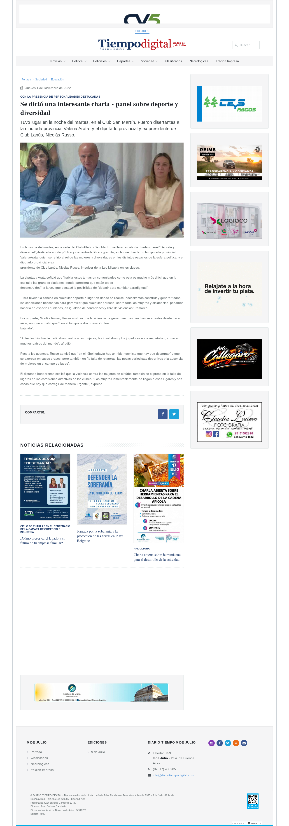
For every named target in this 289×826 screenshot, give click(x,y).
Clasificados (39, 758)
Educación (57, 79)
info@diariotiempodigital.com (173, 775)
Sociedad (41, 79)
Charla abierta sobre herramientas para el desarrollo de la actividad (157, 557)
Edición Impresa (42, 770)
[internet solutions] (247, 823)
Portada (26, 79)
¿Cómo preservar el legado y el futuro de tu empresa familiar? (42, 540)
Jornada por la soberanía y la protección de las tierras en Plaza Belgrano (100, 536)
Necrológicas (40, 764)
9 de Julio (142, 31)
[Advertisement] (102, 626)
